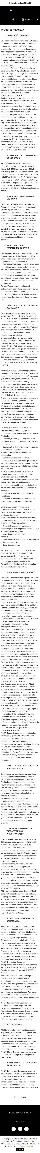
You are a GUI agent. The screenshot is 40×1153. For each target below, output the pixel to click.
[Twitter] (26, 1129)
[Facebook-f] (14, 1129)
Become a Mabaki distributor (20, 1113)
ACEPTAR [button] (20, 1149)
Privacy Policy (20, 1121)
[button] (4, 19)
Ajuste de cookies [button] (26, 1146)
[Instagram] (20, 1129)
